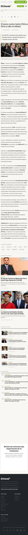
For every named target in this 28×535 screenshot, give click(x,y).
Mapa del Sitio (4, 520)
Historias (17, 500)
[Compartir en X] (8, 17)
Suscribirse (20, 6)
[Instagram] (10, 530)
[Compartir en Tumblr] (18, 17)
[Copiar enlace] (21, 17)
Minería (2, 498)
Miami (15, 246)
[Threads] (14, 530)
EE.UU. (25, 246)
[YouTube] (17, 530)
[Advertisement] (14, 422)
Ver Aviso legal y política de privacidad (9, 489)
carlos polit (9, 246)
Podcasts (10, 2)
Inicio (2, 10)
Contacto (3, 516)
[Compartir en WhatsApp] (2, 17)
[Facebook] (4, 530)
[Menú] (26, 6)
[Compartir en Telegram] (11, 17)
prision (20, 246)
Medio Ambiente (4, 504)
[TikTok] (24, 530)
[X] (7, 530)
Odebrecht (14, 249)
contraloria (21, 249)
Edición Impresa (4, 518)
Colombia (3, 509)
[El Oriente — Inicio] (6, 6)
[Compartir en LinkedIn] (14, 17)
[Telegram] (21, 530)
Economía (3, 500)
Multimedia (17, 498)
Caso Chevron (4, 2)
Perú (2, 508)
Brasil (8, 249)
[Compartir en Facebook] (5, 17)
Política (5, 10)
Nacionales (3, 506)
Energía (2, 496)
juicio (3, 246)
